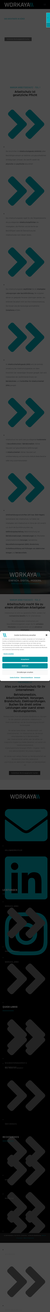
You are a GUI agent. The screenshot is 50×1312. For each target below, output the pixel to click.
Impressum (37, 677)
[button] (46, 635)
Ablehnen (25, 666)
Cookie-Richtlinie (14, 677)
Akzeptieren (25, 659)
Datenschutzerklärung (27, 677)
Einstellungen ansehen (25, 672)
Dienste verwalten (8, 654)
